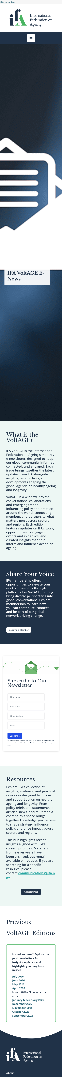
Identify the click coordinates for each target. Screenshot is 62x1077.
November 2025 (22, 1007)
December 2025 (22, 1004)
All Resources (31, 891)
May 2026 (18, 984)
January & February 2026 (28, 1000)
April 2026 (18, 988)
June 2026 (18, 980)
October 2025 (20, 1011)
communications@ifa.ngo (30, 875)
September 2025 (22, 1015)
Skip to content (7, 1)
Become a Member (19, 629)
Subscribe (15, 735)
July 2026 (18, 976)
